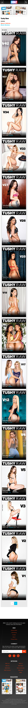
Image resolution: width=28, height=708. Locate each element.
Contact (14, 634)
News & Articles (5, 23)
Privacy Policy (14, 639)
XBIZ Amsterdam (20, 668)
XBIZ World (7, 668)
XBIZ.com (7, 663)
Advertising (14, 632)
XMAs (20, 672)
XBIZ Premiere (7, 670)
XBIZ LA (20, 663)
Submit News (14, 630)
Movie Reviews (5, 25)
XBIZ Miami (20, 665)
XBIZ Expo (20, 670)
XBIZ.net (7, 665)
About (14, 637)
